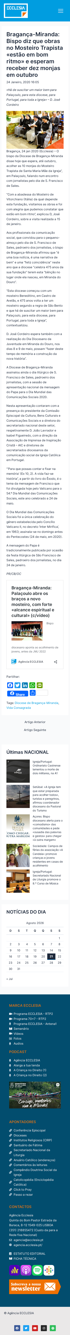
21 (51, 956)
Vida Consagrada (18, 708)
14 (51, 950)
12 (35, 950)
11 (26, 950)
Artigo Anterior (35, 722)
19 (35, 956)
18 (26, 956)
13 (43, 950)
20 (43, 956)
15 (59, 950)
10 (18, 950)
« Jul (9, 979)
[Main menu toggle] (60, 10)
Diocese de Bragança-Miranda (36, 703)
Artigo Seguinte (35, 730)
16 (10, 956)
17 (18, 956)
